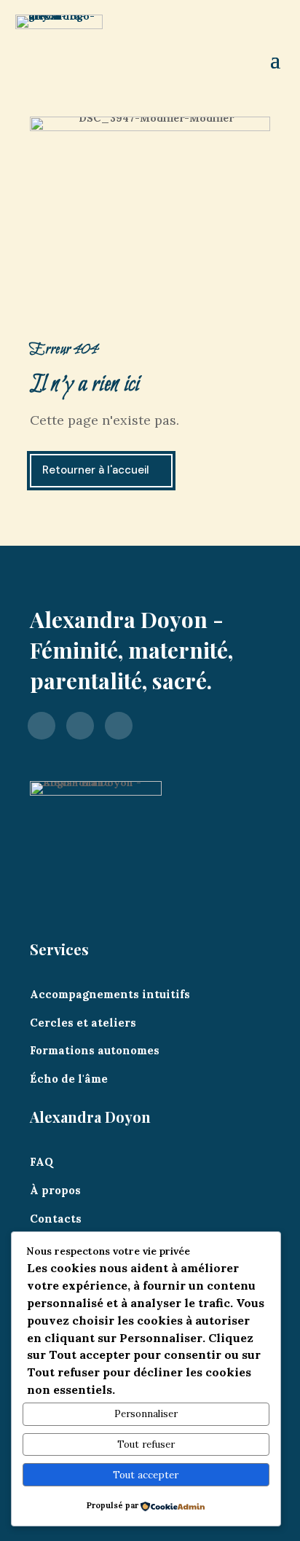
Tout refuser (146, 1444)
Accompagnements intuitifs (110, 994)
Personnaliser (146, 1414)
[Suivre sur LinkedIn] (119, 725)
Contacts (56, 1219)
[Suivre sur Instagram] (80, 725)
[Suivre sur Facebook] (41, 725)
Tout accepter (145, 1475)
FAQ (41, 1162)
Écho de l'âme (69, 1079)
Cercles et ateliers (83, 1023)
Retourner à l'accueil (95, 470)
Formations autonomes (94, 1050)
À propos (55, 1190)
